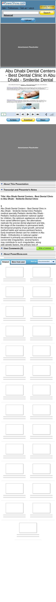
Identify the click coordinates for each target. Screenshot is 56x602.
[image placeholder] (14, 272)
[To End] (37, 114)
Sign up (23, 8)
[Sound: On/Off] (47, 114)
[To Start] (18, 114)
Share (42, 120)
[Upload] (28, 20)
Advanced (8, 15)
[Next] (32, 114)
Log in (31, 8)
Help (4, 8)
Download (28, 120)
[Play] (27, 114)
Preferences (13, 8)
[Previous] (22, 114)
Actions (13, 120)
